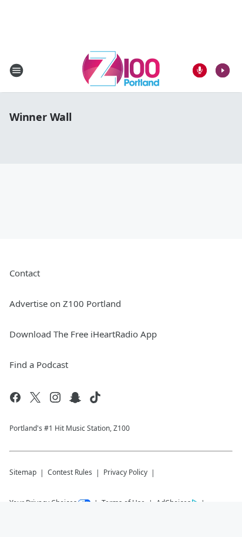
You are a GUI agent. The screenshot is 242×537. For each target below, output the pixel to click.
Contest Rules (70, 472)
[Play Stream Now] (223, 70)
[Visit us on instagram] (55, 397)
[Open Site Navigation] (16, 70)
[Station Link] (121, 70)
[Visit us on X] (35, 397)
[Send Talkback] (200, 70)
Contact (24, 273)
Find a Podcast (38, 364)
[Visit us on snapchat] (75, 397)
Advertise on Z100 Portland (65, 303)
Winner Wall (40, 117)
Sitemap (22, 472)
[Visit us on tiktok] (95, 397)
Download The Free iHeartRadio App (83, 334)
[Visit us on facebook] (15, 397)
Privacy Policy (125, 472)
